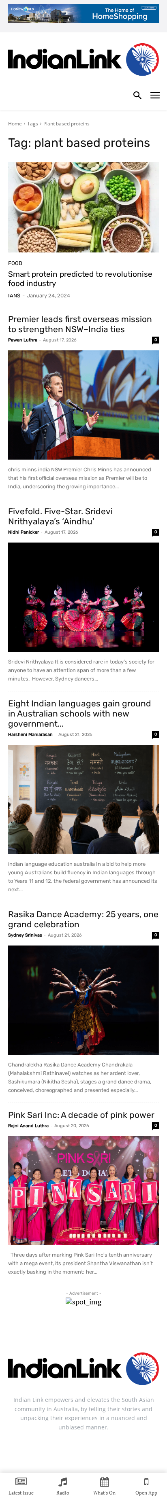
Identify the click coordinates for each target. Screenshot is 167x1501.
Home (15, 123)
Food (15, 263)
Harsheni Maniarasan (30, 734)
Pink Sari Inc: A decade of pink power (81, 1115)
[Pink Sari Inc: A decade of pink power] (83, 1190)
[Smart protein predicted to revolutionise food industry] (83, 207)
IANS (14, 296)
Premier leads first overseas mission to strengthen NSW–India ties (80, 324)
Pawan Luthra (22, 340)
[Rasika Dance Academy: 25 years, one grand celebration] (83, 1000)
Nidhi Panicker (23, 532)
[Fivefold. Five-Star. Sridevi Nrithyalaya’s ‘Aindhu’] (83, 597)
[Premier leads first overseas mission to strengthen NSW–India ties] (83, 405)
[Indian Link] (83, 61)
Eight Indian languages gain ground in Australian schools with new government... (79, 713)
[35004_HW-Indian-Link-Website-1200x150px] (83, 13)
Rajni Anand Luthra (28, 1125)
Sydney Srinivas (25, 935)
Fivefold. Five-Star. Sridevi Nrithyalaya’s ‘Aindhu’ (60, 516)
